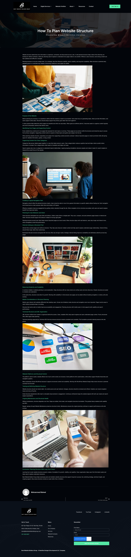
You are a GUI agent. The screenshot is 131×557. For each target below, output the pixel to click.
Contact (91, 6)
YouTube (88, 512)
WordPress (38, 381)
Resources (82, 6)
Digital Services (45, 6)
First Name (76, 527)
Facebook (79, 512)
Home (35, 6)
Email (75, 532)
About (71, 6)
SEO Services (46, 232)
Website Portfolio (61, 6)
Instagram (98, 512)
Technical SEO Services (46, 319)
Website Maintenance (40, 406)
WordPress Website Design (84, 381)
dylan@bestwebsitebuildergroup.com (31, 531)
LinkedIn (107, 512)
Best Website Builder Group (30, 477)
